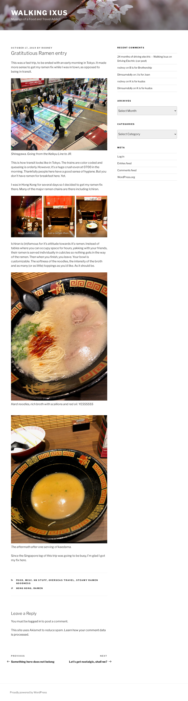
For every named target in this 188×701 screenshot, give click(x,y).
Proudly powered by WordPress (28, 692)
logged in (34, 621)
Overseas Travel (62, 580)
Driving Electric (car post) (132, 60)
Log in (120, 156)
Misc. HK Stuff (36, 580)
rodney (47, 48)
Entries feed (124, 163)
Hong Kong (24, 588)
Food (20, 580)
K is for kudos (137, 81)
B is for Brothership (140, 67)
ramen (38, 588)
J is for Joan (143, 74)
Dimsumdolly (125, 74)
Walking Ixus (39, 13)
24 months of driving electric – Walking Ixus (142, 56)
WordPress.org (126, 177)
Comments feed (126, 170)
